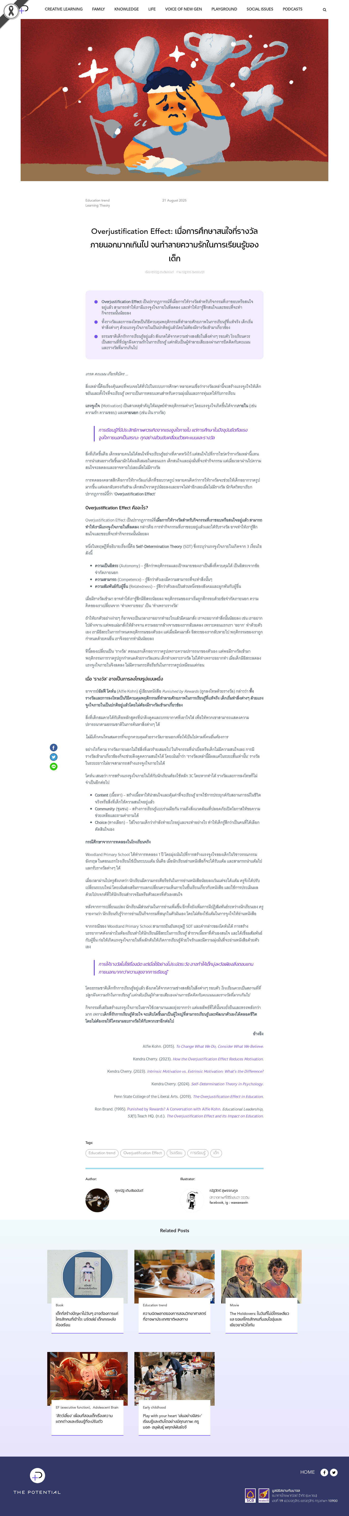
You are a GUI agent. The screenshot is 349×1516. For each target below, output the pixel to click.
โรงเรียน (176, 1153)
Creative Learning (64, 9)
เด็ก (216, 1153)
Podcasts (292, 9)
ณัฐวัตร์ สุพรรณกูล (193, 272)
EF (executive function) (73, 1407)
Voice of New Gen (183, 9)
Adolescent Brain (105, 1407)
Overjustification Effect (142, 1153)
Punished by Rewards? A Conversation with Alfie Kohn (173, 1109)
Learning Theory (97, 205)
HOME (307, 1472)
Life (152, 9)
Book (59, 1305)
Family (98, 9)
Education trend (97, 200)
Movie (234, 1305)
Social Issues (260, 9)
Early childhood (154, 1407)
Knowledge (126, 9)
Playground (224, 9)
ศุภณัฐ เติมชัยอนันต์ (162, 272)
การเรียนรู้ (197, 1153)
